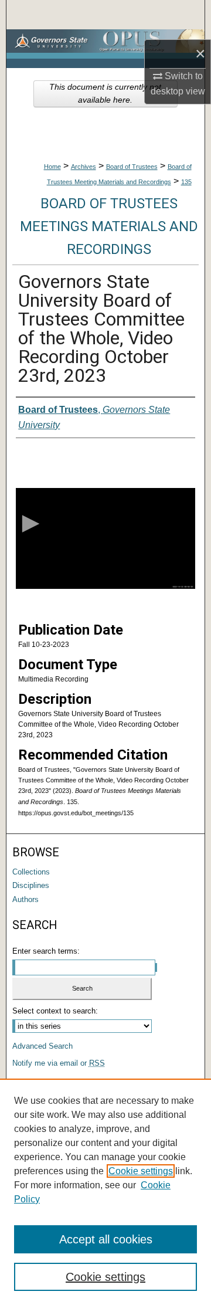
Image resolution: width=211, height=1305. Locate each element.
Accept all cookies (105, 1239)
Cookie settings (140, 1171)
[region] (105, 1192)
